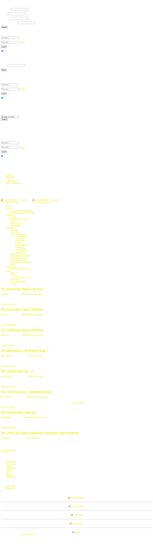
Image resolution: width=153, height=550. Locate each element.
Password (5, 18)
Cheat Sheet (11, 464)
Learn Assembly (22, 245)
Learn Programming (19, 234)
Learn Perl (19, 247)
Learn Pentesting (18, 253)
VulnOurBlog (16, 225)
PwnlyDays (10, 177)
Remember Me (9, 51)
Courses (9, 466)
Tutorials (9, 475)
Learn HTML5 (21, 249)
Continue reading (8, 304)
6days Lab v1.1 (17, 223)
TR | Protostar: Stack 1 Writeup (22, 309)
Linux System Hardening (21, 210)
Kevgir (13, 217)
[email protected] (79, 403)
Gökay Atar (10, 488)
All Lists (14, 230)
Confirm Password (9, 23)
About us (14, 273)
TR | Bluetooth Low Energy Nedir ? (25, 350)
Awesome (10, 228)
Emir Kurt (5, 294)
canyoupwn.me (27, 534)
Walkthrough (26, 294)
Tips (28, 356)
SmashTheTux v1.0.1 (20, 219)
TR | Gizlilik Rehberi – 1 (17, 371)
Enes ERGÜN (7, 356)
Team (13, 275)
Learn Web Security (19, 258)
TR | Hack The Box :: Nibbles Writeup (26, 391)
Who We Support (18, 282)
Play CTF (15, 232)
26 (7, 452)
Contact (14, 284)
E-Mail (4, 14)
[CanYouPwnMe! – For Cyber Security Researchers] (32, 202)
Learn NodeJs (21, 251)
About (8, 271)
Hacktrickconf (11, 181)
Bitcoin (13, 264)
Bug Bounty (30, 417)
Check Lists (11, 266)
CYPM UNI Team (22, 277)
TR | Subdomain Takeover (18, 412)
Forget (22, 42)
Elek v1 (14, 221)
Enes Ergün (11, 486)
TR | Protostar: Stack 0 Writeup (22, 330)
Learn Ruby (20, 241)
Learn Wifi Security (19, 260)
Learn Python (21, 236)
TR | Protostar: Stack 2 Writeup (22, 288)
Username (6, 9)
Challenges (11, 215)
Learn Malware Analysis (21, 262)
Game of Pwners (13, 183)
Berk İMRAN (6, 376)
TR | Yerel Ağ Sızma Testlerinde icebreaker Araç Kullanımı (40, 432)
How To (9, 470)
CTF (8, 179)
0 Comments (37, 294)
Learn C (18, 243)
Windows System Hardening (23, 213)
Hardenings (11, 468)
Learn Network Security (20, 256)
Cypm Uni (10, 174)
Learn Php (19, 238)
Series (8, 208)
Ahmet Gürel (6, 438)
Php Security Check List (21, 269)
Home (8, 206)
